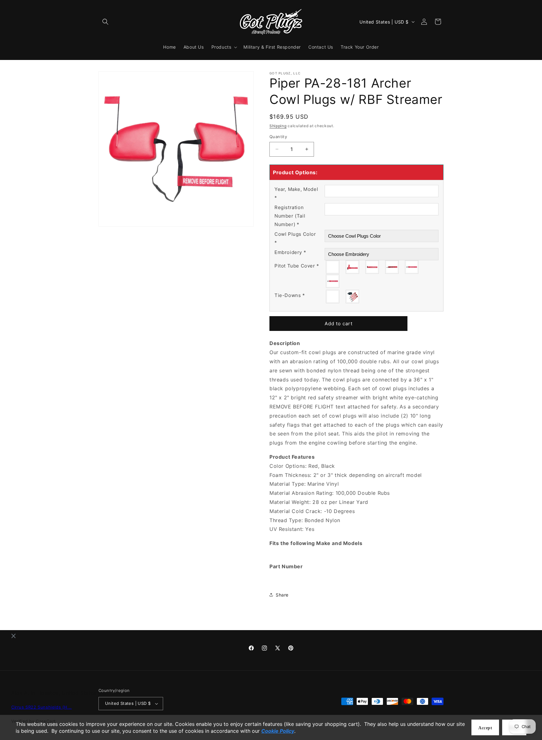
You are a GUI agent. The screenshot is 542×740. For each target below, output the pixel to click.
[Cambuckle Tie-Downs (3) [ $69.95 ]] (352, 296)
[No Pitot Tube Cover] (333, 267)
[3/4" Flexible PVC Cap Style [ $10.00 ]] (333, 281)
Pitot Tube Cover (296, 266)
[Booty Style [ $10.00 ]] (352, 267)
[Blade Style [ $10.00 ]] (372, 267)
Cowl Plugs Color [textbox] (295, 238)
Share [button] (282, 594)
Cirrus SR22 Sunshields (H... (41, 707)
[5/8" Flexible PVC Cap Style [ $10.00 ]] (412, 267)
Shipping (278, 125)
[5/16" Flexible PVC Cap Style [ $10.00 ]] (392, 267)
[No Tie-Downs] (333, 296)
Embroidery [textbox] (290, 252)
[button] (105, 22)
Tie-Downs (289, 295)
